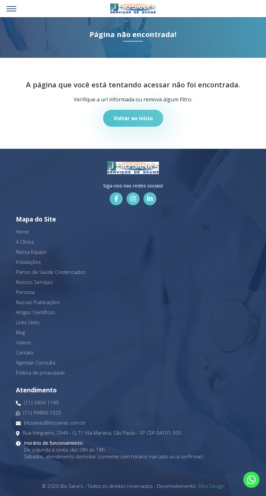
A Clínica (25, 241)
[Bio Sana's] (133, 8)
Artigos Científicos (35, 312)
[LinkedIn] (149, 198)
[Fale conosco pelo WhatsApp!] (251, 480)
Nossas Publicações (38, 302)
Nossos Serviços (34, 282)
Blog (20, 332)
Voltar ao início (133, 118)
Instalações (28, 262)
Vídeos (23, 342)
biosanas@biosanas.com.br (55, 422)
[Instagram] (133, 198)
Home (22, 231)
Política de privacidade (40, 372)
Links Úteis (28, 322)
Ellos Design (211, 486)
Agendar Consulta (35, 362)
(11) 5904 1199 (41, 402)
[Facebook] (116, 198)
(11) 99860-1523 (42, 412)
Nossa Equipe (31, 251)
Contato (24, 352)
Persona (25, 292)
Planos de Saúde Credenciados (51, 272)
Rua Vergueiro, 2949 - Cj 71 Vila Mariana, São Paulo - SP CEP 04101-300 (102, 432)
